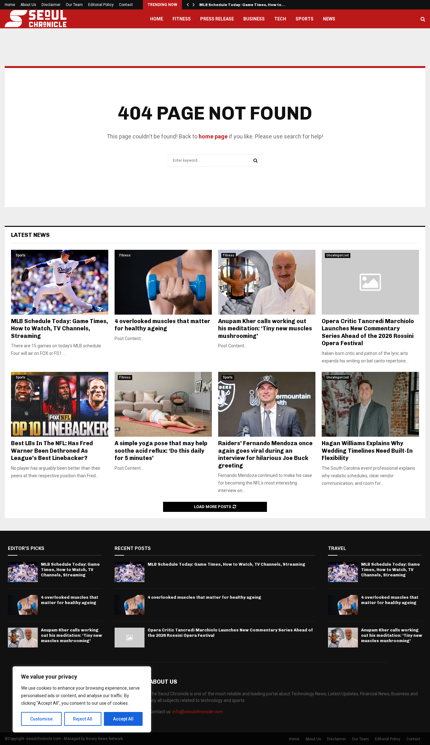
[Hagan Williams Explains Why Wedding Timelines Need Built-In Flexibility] (370, 404)
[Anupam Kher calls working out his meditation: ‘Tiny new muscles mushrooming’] (266, 282)
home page (213, 136)
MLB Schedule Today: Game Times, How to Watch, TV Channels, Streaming (59, 328)
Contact (126, 5)
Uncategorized (337, 255)
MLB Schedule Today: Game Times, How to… (242, 5)
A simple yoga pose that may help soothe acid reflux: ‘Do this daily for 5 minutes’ (161, 451)
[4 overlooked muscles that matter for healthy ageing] (163, 282)
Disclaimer (51, 5)
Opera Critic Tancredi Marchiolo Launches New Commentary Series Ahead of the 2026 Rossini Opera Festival (368, 332)
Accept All (123, 718)
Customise (41, 718)
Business (254, 18)
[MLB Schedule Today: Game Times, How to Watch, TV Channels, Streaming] (59, 282)
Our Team (74, 5)
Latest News (30, 235)
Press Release (217, 18)
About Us (28, 5)
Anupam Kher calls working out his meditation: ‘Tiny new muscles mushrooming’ (265, 328)
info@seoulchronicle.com (198, 711)
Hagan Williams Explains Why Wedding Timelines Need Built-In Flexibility (367, 451)
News (329, 18)
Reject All (82, 718)
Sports (305, 18)
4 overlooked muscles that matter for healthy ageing (162, 325)
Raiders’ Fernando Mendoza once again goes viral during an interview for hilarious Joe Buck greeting (265, 454)
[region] (82, 699)
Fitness (182, 18)
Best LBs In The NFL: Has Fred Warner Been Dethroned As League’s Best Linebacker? (52, 451)
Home (10, 5)
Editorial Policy (101, 5)
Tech (280, 18)
